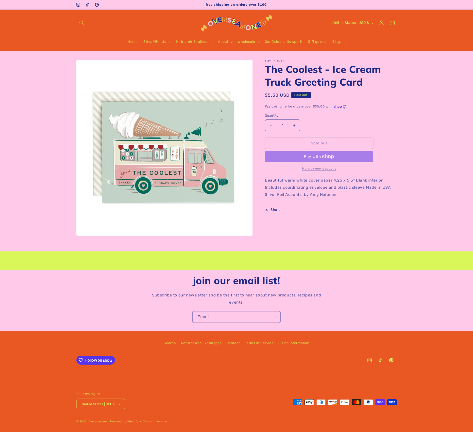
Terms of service (155, 421)
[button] (81, 22)
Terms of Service (259, 343)
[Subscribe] (275, 317)
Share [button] (275, 210)
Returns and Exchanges (201, 343)
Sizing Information (293, 343)
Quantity (271, 115)
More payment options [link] (319, 168)
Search (170, 343)
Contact (233, 343)
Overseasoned (99, 421)
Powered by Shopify (124, 421)
